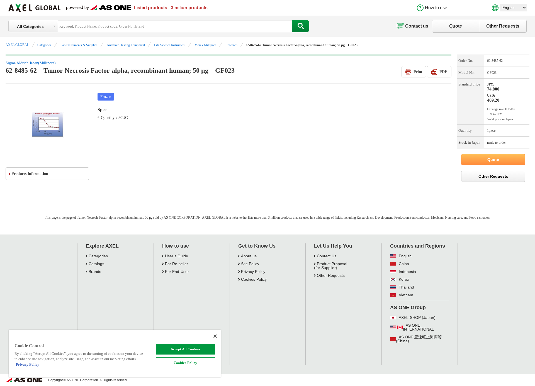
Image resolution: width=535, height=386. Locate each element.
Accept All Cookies (185, 349)
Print (418, 72)
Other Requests (502, 26)
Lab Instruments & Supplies (79, 45)
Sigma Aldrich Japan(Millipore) (31, 63)
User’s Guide (176, 256)
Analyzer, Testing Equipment (126, 45)
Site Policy (250, 264)
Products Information (29, 174)
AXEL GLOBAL (17, 45)
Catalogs (96, 264)
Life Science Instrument (169, 45)
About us (249, 256)
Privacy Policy (253, 271)
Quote (455, 26)
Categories (44, 45)
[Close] (215, 336)
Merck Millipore (205, 45)
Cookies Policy (186, 363)
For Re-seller (176, 264)
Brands (95, 271)
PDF (443, 72)
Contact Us (326, 256)
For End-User (177, 271)
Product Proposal (332, 264)
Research (231, 45)
